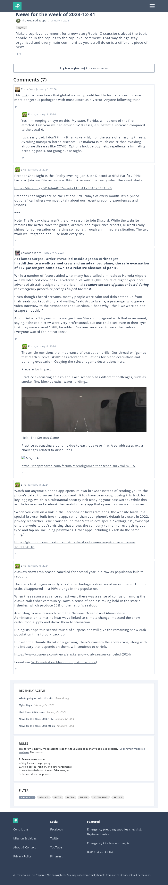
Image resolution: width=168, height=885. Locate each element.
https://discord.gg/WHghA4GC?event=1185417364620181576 (63, 188)
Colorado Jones (31, 253)
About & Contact (24, 847)
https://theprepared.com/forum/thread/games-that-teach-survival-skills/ (78, 466)
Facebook (56, 829)
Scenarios (100, 797)
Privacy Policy (22, 856)
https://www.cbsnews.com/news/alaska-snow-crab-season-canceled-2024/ (73, 654)
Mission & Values (25, 838)
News (21, 27)
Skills (118, 797)
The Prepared (17, 6)
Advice (43, 797)
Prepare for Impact (36, 369)
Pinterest (56, 856)
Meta (70, 797)
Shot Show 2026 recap (32, 712)
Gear (57, 797)
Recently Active (32, 690)
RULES (23, 743)
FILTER (23, 790)
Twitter (55, 838)
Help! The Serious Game (40, 438)
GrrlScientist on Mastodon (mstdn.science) (64, 662)
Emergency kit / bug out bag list (109, 843)
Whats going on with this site (36, 698)
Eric (30, 114)
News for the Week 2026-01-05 (37, 726)
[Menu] (152, 5)
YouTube (56, 847)
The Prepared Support (35, 20)
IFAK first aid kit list (100, 852)
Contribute (20, 829)
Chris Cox (27, 89)
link (24, 95)
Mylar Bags (25, 705)
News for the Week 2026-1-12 (36, 719)
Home (15, 820)
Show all (27, 797)
